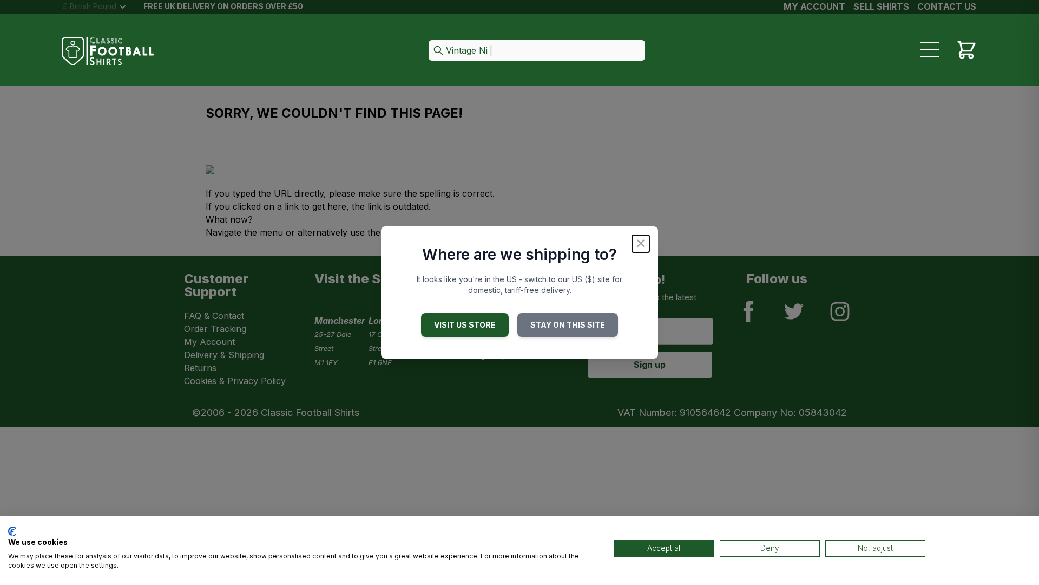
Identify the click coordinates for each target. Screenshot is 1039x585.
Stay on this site (567, 324)
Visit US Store (465, 324)
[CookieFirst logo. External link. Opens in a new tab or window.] (12, 531)
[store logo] (108, 51)
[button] (537, 51)
